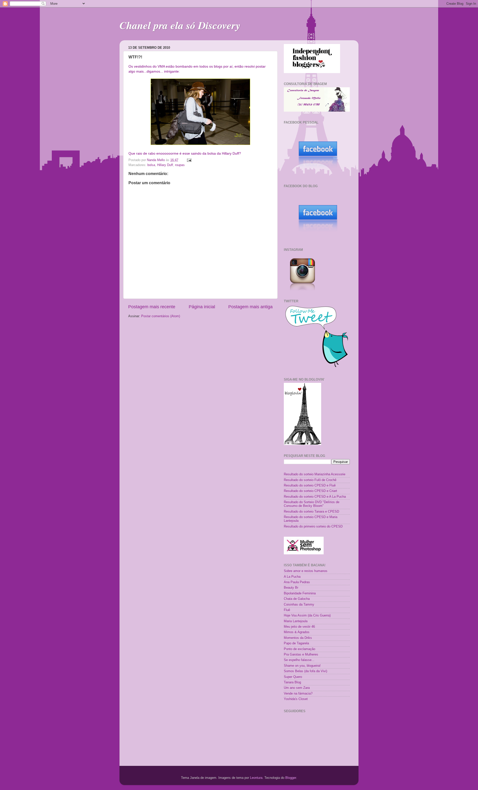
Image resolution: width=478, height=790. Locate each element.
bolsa (151, 165)
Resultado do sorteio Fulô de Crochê (310, 480)
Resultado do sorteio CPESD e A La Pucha (315, 496)
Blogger (290, 778)
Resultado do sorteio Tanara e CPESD (311, 511)
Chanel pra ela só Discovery (180, 25)
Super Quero (293, 677)
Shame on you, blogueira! (302, 665)
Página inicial (202, 306)
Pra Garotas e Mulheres (301, 654)
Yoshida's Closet (296, 699)
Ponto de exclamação (299, 649)
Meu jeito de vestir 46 (299, 626)
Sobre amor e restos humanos (305, 571)
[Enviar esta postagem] (188, 160)
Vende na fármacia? (298, 693)
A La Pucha (292, 576)
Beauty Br (291, 587)
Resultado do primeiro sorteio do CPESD (313, 526)
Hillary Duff (165, 165)
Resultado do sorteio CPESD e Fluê (310, 485)
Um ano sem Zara (297, 688)
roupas (180, 165)
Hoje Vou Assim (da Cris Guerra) (307, 615)
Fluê (287, 610)
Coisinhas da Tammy (299, 604)
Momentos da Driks (298, 638)
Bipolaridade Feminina (300, 593)
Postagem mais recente (151, 306)
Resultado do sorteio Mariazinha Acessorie (314, 474)
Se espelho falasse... (299, 660)
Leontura (256, 778)
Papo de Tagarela (296, 643)
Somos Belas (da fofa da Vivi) (305, 671)
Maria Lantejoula (295, 621)
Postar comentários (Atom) (160, 316)
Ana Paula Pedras (297, 582)
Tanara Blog (292, 682)
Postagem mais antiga (250, 306)
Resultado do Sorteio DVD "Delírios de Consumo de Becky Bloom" (311, 504)
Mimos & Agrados (296, 632)
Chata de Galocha (297, 599)
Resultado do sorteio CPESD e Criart (310, 491)
